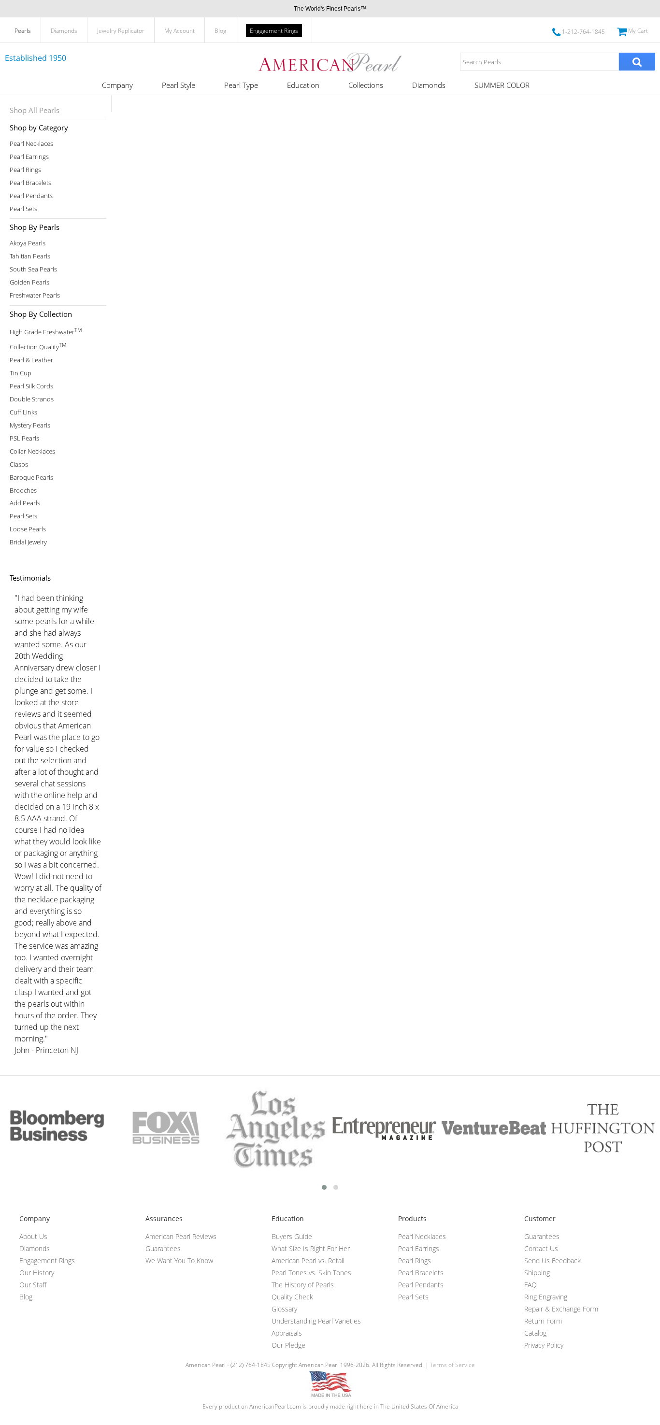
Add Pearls (25, 503)
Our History (36, 1272)
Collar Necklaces (32, 451)
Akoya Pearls (27, 243)
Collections (365, 85)
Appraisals (287, 1333)
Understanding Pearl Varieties (316, 1320)
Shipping (537, 1272)
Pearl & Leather (31, 360)
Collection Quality (38, 346)
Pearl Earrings (29, 157)
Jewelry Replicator (120, 31)
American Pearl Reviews (180, 1236)
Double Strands (32, 399)
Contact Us (541, 1248)
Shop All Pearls (34, 110)
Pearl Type (241, 85)
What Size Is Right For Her (311, 1248)
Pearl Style (178, 85)
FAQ (530, 1284)
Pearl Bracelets (30, 183)
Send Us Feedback (552, 1260)
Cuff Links (23, 412)
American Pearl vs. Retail (308, 1260)
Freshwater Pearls (35, 295)
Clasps (19, 464)
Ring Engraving (545, 1296)
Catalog (535, 1333)
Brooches (23, 490)
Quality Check (292, 1296)
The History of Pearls (303, 1284)
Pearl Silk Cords (31, 386)
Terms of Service (452, 1365)
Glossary (284, 1308)
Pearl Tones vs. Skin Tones (311, 1272)
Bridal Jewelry (28, 542)
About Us (33, 1236)
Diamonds (64, 31)
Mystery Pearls (30, 425)
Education (303, 85)
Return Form (543, 1320)
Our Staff (32, 1284)
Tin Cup (20, 373)
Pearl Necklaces (31, 144)
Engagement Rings (274, 31)
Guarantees (163, 1248)
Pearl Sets (23, 209)
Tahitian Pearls (30, 256)
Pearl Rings (25, 170)
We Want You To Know (179, 1260)
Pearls (22, 31)
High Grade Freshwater (46, 331)
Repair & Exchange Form (561, 1308)
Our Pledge (288, 1345)
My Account (179, 31)
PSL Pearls (24, 438)
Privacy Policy (543, 1345)
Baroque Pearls (31, 477)
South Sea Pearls (33, 269)
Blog (220, 31)
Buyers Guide (292, 1236)
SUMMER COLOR (502, 85)
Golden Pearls (29, 282)
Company (117, 85)
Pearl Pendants (31, 196)
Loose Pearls (28, 529)
